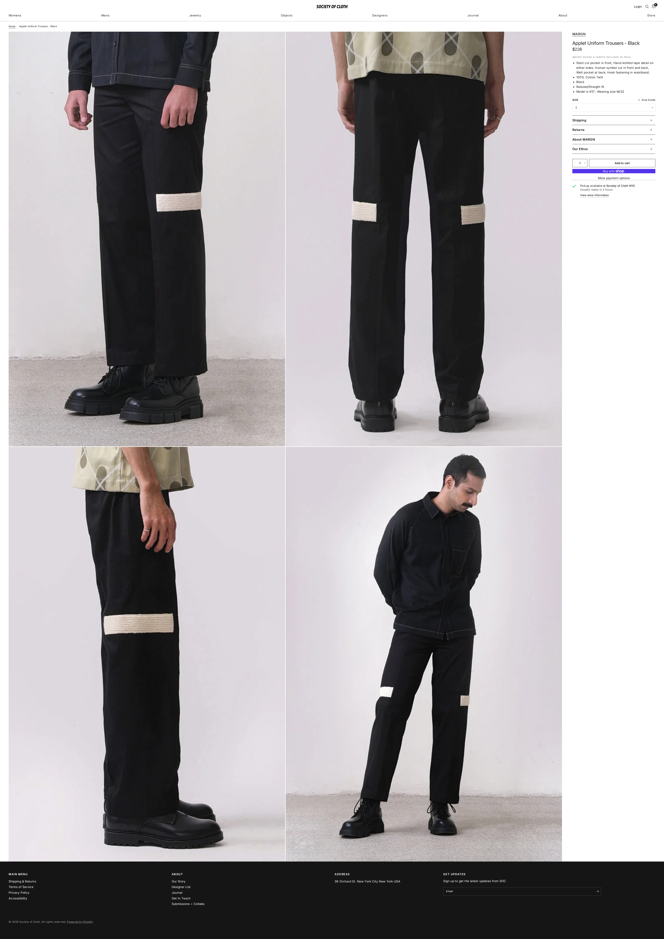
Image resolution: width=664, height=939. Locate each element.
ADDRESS (342, 874)
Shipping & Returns (22, 881)
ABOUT (177, 874)
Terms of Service (21, 887)
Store (651, 15)
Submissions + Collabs (188, 904)
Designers (380, 15)
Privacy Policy (19, 892)
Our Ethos (580, 149)
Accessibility (18, 898)
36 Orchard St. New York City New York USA (367, 881)
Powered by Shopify (80, 921)
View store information (594, 195)
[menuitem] (15, 15)
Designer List (181, 887)
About (563, 15)
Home (12, 26)
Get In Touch (181, 898)
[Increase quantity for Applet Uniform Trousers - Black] (584, 163)
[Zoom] (278, 39)
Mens (105, 15)
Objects (287, 15)
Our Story (179, 881)
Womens (15, 15)
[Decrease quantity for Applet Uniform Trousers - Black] (575, 163)
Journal (473, 15)
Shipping (579, 120)
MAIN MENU (18, 874)
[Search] (647, 6)
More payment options (614, 178)
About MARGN (583, 139)
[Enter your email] (597, 891)
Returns (578, 130)
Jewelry (195, 15)
